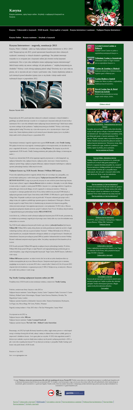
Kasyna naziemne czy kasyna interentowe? (105, 196)
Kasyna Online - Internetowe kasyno (105, 158)
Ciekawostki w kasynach (26, 30)
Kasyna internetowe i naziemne (82, 30)
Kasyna (15, 10)
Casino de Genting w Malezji (107, 68)
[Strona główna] (104, 13)
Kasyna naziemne (30, 38)
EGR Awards (43, 30)
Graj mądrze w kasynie (59, 30)
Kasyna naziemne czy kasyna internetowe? (105, 184)
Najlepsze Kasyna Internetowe (108, 30)
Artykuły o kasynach (46, 38)
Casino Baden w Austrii (105, 79)
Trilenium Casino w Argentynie (108, 58)
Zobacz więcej (105, 104)
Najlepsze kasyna (104, 224)
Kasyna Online (15, 38)
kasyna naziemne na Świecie (105, 150)
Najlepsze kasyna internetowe (105, 217)
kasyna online (105, 176)
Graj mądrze (105, 288)
